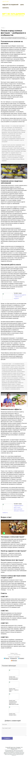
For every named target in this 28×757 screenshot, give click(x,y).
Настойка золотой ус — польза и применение (14, 679)
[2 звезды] (9, 654)
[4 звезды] (11, 654)
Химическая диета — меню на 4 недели (20, 296)
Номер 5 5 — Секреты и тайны (13, 690)
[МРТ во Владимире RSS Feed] (2, 754)
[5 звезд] (12, 654)
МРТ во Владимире (13, 13)
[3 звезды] (10, 654)
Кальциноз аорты (12, 714)
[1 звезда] (8, 654)
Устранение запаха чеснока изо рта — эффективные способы (14, 703)
